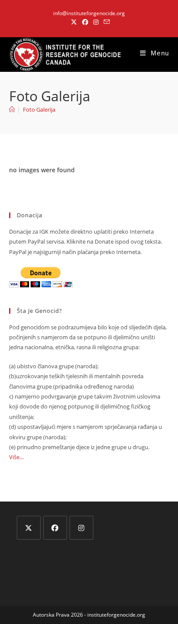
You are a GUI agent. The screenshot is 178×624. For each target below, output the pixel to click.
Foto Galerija (39, 109)
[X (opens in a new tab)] (73, 22)
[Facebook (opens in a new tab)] (85, 22)
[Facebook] (55, 528)
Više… (16, 457)
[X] (29, 528)
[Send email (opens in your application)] (105, 22)
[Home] (12, 109)
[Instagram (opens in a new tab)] (96, 22)
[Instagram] (81, 528)
